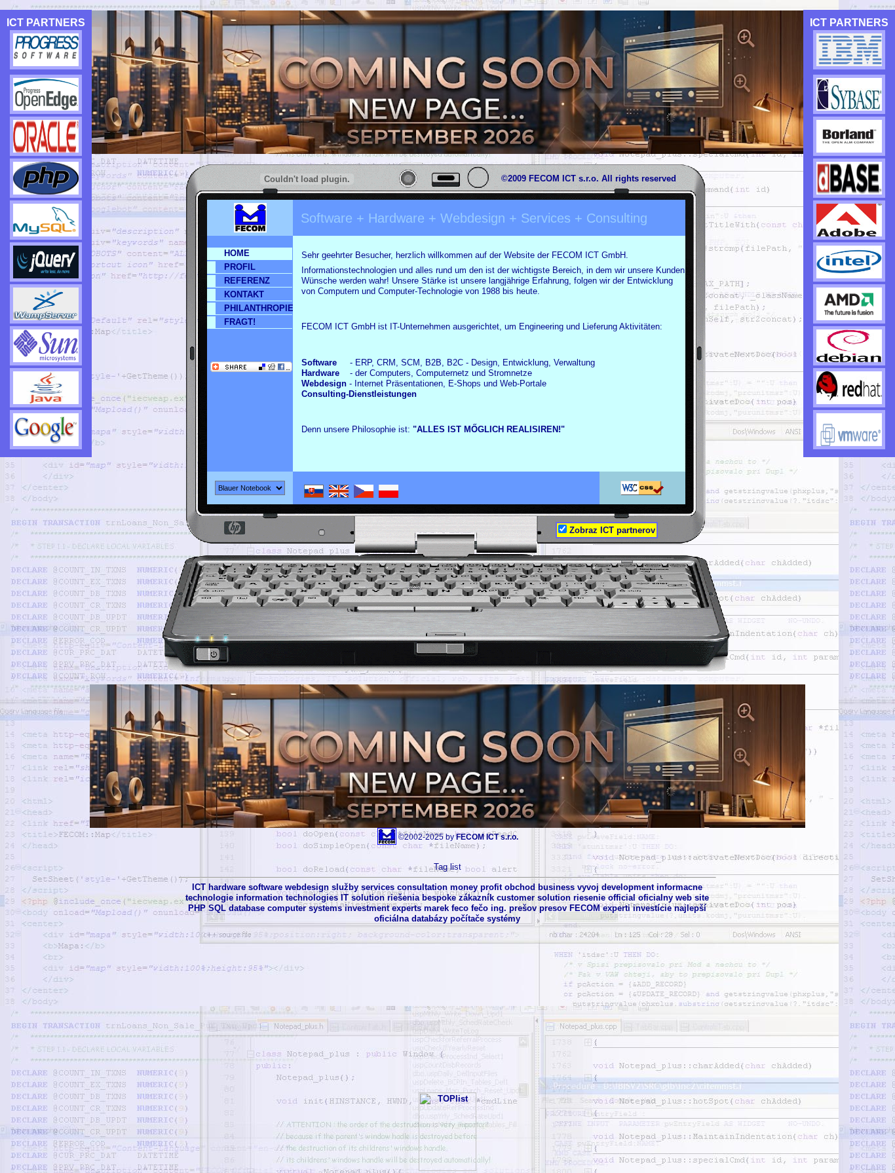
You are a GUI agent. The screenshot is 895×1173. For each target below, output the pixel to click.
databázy (429, 918)
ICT (199, 887)
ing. (498, 908)
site (702, 898)
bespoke (439, 898)
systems (325, 908)
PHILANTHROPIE (258, 308)
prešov (523, 908)
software (265, 887)
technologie (209, 898)
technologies (312, 898)
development (627, 887)
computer (286, 908)
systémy (503, 918)
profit (491, 887)
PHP (197, 908)
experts (406, 908)
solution (368, 898)
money (464, 887)
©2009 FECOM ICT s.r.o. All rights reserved (588, 178)
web (684, 898)
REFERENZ (247, 281)
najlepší (690, 908)
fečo (479, 908)
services (377, 887)
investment (367, 908)
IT (345, 898)
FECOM (584, 908)
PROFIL (240, 267)
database (247, 908)
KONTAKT (244, 294)
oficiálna (391, 918)
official (622, 898)
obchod (520, 887)
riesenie (589, 898)
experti (616, 908)
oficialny (655, 898)
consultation (422, 887)
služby (345, 887)
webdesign (307, 887)
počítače (467, 918)
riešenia (403, 898)
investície (652, 908)
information (259, 898)
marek (436, 908)
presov (553, 908)
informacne (679, 887)
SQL (217, 908)
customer (516, 898)
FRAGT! (240, 322)
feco (459, 908)
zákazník (476, 898)
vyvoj (588, 887)
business (556, 887)
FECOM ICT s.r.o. (487, 837)
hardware (227, 887)
